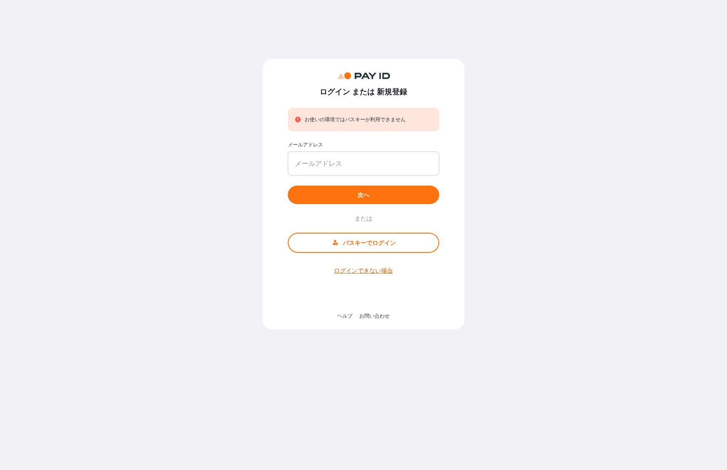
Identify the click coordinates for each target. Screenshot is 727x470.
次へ (363, 194)
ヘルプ (345, 316)
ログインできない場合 (363, 270)
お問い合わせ (374, 316)
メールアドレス (305, 144)
